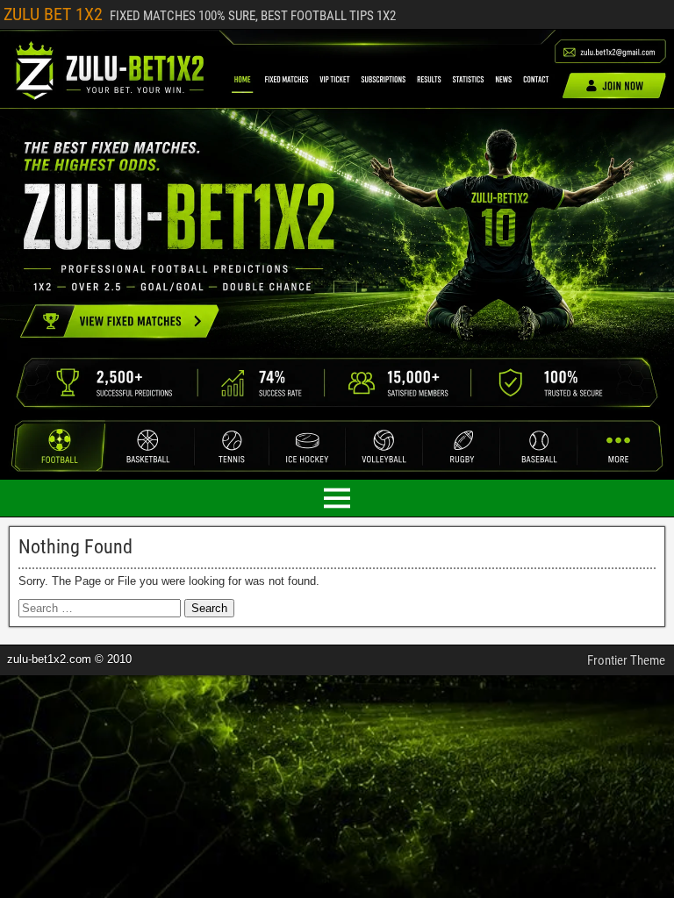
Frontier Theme (626, 660)
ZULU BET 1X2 (53, 14)
